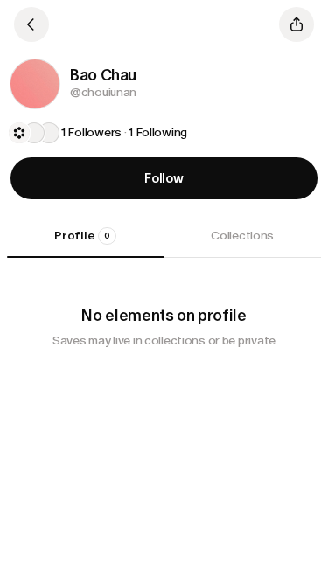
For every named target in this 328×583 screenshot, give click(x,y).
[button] (34, 83)
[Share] (296, 24)
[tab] (85, 242)
